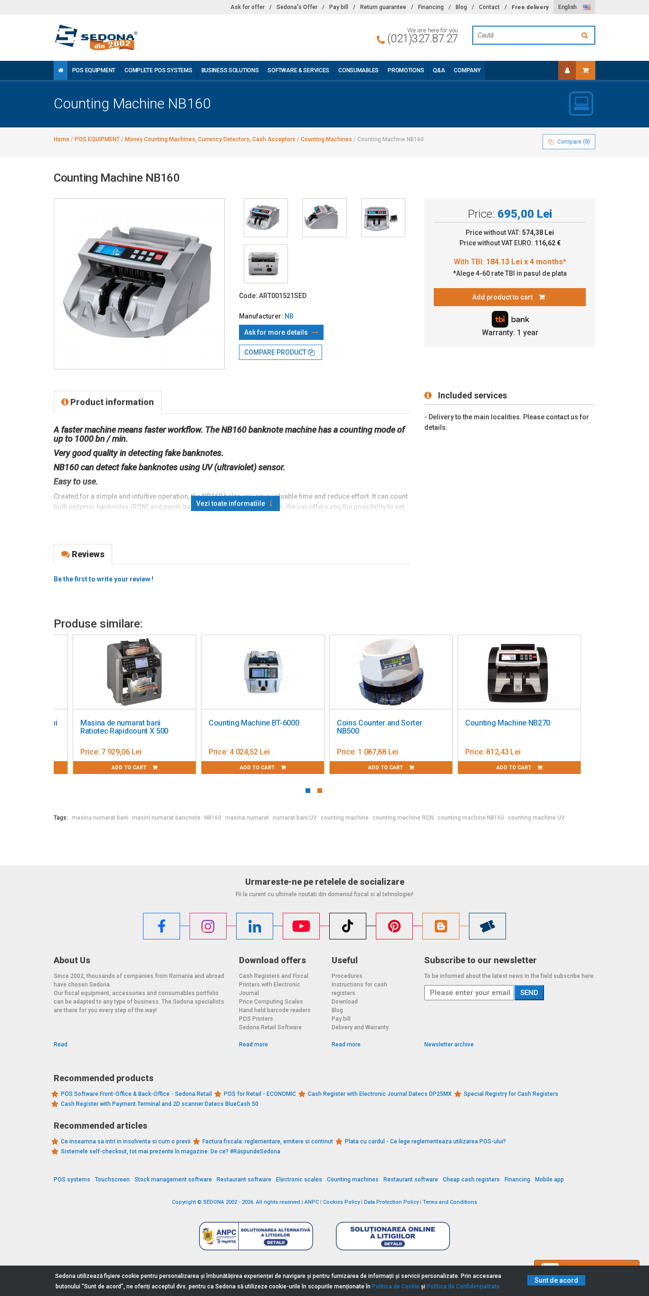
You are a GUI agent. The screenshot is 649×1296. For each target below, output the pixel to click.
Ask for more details (276, 332)
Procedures (347, 976)
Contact (489, 7)
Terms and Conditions (450, 1202)
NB (289, 316)
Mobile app (549, 1179)
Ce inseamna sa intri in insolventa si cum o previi (126, 1141)
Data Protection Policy (391, 1202)
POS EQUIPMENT (93, 70)
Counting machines (353, 1179)
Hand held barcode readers (275, 1010)
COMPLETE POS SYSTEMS (158, 70)
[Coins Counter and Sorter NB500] (391, 672)
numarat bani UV (295, 817)
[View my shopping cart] (585, 70)
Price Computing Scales (271, 1001)
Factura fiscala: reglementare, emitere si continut (267, 1141)
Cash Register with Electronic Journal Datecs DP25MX (380, 1094)
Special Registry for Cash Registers (511, 1094)
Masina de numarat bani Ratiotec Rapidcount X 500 (124, 727)
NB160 (212, 817)
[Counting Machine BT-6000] (262, 672)
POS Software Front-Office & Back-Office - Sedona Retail (136, 1094)
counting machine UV (536, 817)
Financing (431, 7)
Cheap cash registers (471, 1179)
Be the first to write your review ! (103, 579)
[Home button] (60, 70)
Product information (111, 402)
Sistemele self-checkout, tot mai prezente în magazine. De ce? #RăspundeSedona (170, 1151)
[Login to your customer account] (567, 70)
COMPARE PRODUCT (276, 352)
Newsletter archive (449, 1044)
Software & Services (298, 70)
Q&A (439, 70)
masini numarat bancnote (166, 817)
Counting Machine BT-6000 (254, 722)
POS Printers (256, 1019)
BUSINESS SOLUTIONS (230, 70)
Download (345, 1001)
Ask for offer (247, 7)
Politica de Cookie (396, 1286)
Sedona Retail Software (270, 1027)
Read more (253, 1044)
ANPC (312, 1202)
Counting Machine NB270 (507, 722)
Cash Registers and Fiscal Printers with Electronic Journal (273, 984)
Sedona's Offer (297, 7)
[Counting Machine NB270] (519, 672)
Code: (248, 296)
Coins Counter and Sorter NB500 (379, 727)
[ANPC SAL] (256, 1235)
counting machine (345, 817)
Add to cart (130, 767)
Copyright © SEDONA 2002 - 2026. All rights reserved (236, 1202)
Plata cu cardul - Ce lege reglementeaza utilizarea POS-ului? (425, 1141)
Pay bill (338, 7)
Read (60, 1044)
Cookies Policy (341, 1202)
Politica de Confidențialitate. (464, 1286)
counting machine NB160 (471, 817)
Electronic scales (299, 1179)
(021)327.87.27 (422, 38)
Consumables (358, 70)
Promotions (406, 70)
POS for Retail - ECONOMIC (260, 1094)
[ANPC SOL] (393, 1235)
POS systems (72, 1179)
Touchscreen (112, 1179)
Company (467, 70)
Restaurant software (244, 1179)
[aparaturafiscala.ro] (139, 37)
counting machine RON (403, 817)
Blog (461, 7)
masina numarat (247, 817)
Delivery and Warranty (360, 1027)
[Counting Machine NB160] (265, 218)
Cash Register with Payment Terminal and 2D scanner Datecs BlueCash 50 (159, 1104)
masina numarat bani (100, 817)
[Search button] (586, 35)
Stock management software (173, 1179)
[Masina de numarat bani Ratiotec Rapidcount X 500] (134, 672)
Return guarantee (383, 7)
